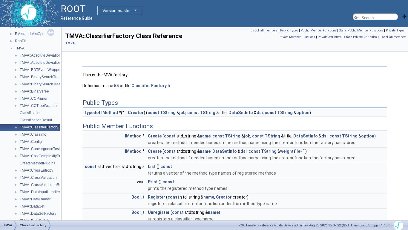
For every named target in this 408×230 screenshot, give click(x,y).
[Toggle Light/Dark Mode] (404, 16)
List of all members (264, 30)
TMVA (19, 48)
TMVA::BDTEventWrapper (41, 70)
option (302, 112)
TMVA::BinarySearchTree (40, 77)
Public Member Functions (318, 30)
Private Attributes (330, 37)
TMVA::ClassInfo (33, 134)
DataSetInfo (240, 112)
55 (116, 85)
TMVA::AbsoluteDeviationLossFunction (51, 55)
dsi (260, 112)
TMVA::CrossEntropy (36, 170)
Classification (31, 113)
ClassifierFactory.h (150, 85)
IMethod (109, 112)
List (152, 166)
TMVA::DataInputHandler (40, 192)
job (182, 112)
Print (153, 181)
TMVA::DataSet (32, 206)
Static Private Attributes (360, 37)
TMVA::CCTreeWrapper (39, 106)
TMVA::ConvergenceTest (40, 149)
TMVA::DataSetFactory (38, 213)
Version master (116, 10)
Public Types (289, 30)
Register (156, 197)
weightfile (290, 151)
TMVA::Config (31, 142)
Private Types (395, 30)
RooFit (20, 41)
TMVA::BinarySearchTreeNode (45, 84)
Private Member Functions (297, 37)
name (205, 136)
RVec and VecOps (29, 34)
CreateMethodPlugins (37, 163)
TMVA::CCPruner (33, 98)
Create (155, 136)
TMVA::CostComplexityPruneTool (46, 156)
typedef (92, 112)
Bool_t (138, 197)
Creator (136, 112)
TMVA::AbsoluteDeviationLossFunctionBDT (55, 62)
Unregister (159, 212)
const (153, 112)
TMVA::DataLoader (35, 199)
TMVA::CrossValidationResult (43, 185)
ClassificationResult (36, 120)
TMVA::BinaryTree (34, 91)
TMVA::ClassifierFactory (39, 127)
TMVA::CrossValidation (38, 177)
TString (168, 112)
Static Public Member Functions (361, 30)
